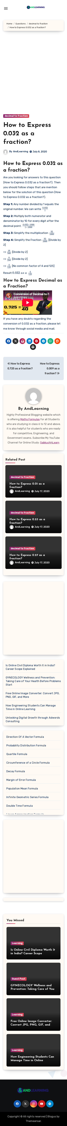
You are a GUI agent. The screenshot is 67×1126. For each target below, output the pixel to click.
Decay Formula (15, 771)
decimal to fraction (16, 116)
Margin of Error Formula (21, 779)
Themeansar (33, 1121)
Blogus (51, 1116)
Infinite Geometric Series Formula (27, 797)
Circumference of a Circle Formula (28, 762)
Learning (17, 943)
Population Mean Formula (22, 788)
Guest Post (18, 978)
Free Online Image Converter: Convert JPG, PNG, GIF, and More (33, 695)
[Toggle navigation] (5, 8)
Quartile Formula (16, 754)
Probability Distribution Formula (26, 745)
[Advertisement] (33, 75)
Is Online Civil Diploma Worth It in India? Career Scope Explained (30, 667)
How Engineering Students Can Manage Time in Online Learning (31, 707)
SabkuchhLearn (49, 442)
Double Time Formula (19, 805)
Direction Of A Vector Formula (25, 736)
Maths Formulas (30, 419)
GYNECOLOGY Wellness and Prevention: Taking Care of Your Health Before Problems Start (33, 681)
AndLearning (20, 151)
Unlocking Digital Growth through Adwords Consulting (33, 719)
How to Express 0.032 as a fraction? (27, 133)
